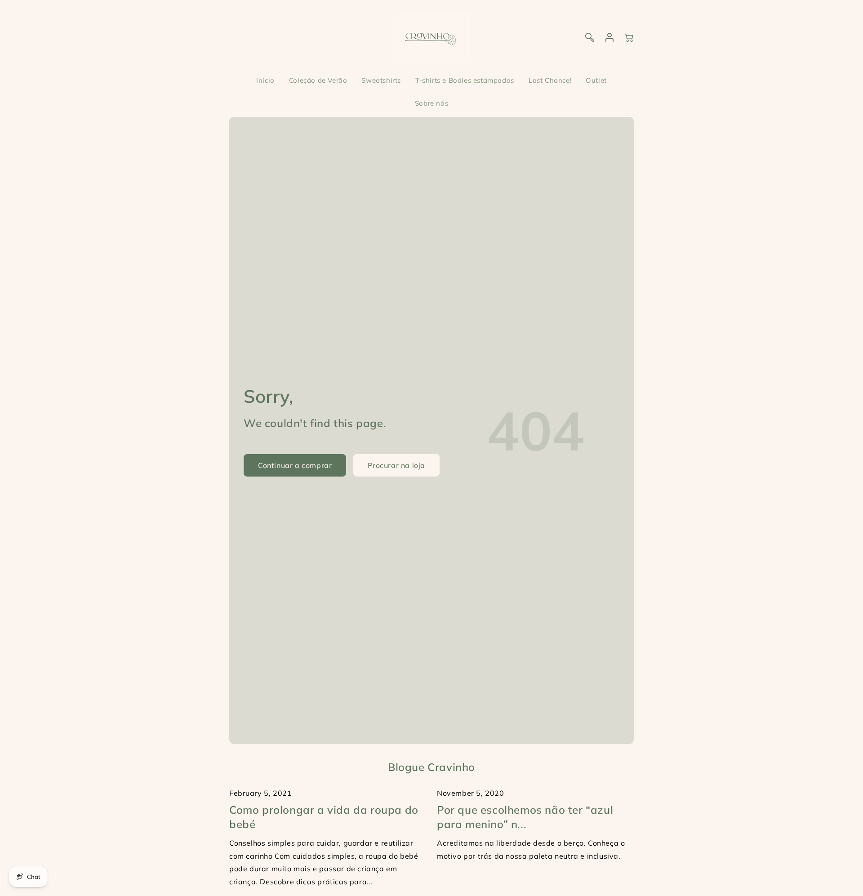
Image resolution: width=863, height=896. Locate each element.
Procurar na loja (396, 465)
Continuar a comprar (295, 465)
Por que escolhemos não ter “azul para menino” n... (525, 816)
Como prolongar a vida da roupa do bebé (323, 816)
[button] (629, 37)
